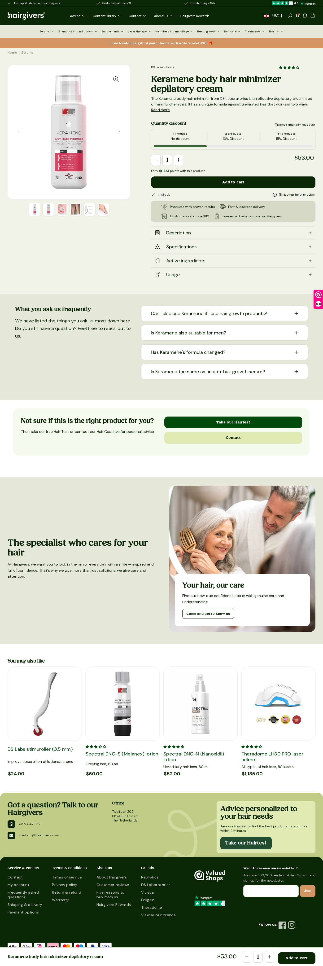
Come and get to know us (208, 614)
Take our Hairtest (233, 422)
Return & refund (66, 892)
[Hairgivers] (34, 16)
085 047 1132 (30, 824)
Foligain (148, 899)
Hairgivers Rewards (113, 904)
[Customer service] (305, 16)
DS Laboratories (162, 67)
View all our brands (158, 915)
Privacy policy (64, 884)
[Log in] (297, 16)
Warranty (60, 899)
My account (18, 884)
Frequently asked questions (23, 895)
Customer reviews (112, 884)
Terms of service (67, 877)
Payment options (23, 912)
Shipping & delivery (25, 904)
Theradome (151, 907)
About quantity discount (296, 125)
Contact (233, 437)
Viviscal (148, 892)
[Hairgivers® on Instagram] (292, 925)
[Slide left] (119, 131)
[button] (266, 16)
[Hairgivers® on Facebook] (282, 925)
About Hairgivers (111, 877)
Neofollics (150, 877)
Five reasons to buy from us (110, 895)
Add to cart (233, 182)
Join (307, 891)
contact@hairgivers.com (39, 835)
